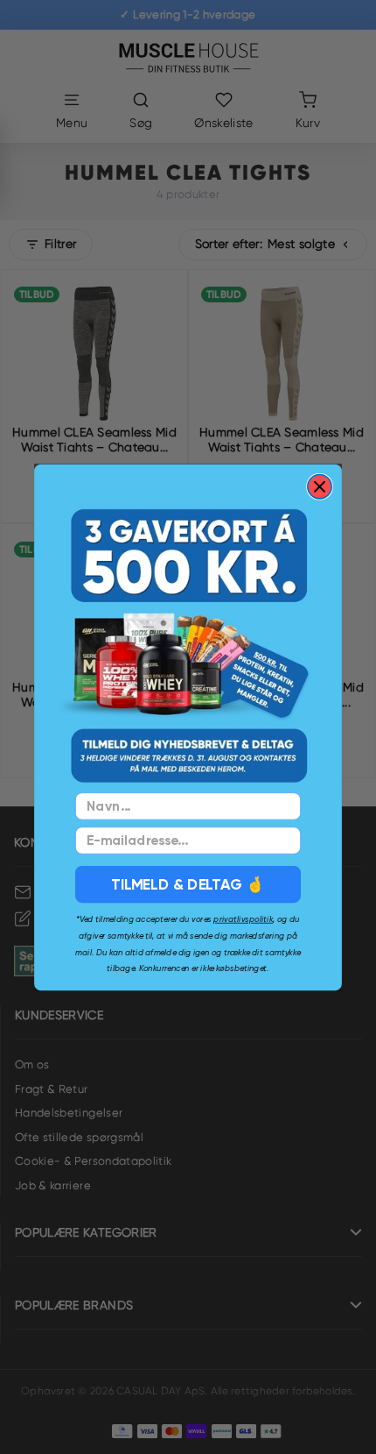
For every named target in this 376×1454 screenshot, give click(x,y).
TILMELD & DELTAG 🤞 (187, 884)
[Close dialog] (319, 486)
